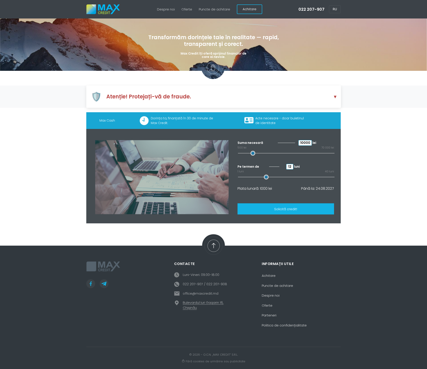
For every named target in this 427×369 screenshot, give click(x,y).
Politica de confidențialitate (284, 325)
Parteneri (269, 315)
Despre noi (166, 9)
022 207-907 (311, 9)
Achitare (249, 9)
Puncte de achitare (214, 9)
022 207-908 (216, 284)
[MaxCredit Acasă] (103, 9)
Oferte (186, 9)
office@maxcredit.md (200, 293)
